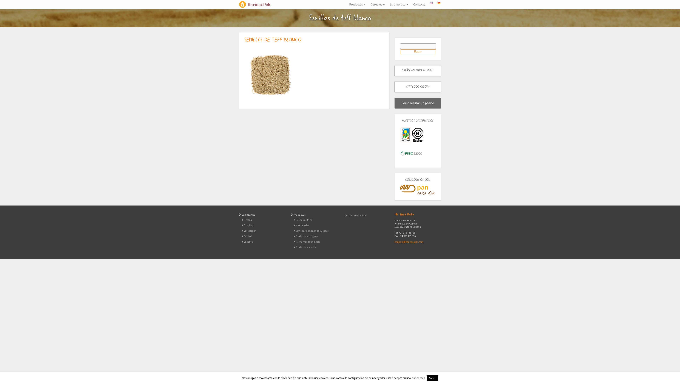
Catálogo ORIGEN (417, 87)
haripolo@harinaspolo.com (409, 241)
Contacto (419, 4)
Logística (248, 241)
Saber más (418, 378)
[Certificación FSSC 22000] (411, 153)
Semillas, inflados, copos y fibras (312, 230)
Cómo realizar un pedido (417, 103)
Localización (250, 230)
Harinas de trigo (304, 219)
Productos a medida (306, 247)
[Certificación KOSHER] (417, 135)
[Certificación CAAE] (406, 135)
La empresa (398, 4)
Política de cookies (356, 215)
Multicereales (302, 225)
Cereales (377, 4)
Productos (356, 4)
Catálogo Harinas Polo (418, 70)
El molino (248, 225)
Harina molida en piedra (308, 241)
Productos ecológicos (307, 236)
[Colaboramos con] (418, 190)
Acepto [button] (432, 378)
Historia (248, 219)
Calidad (248, 236)
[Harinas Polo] (256, 4)
